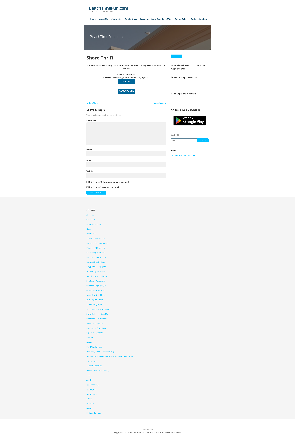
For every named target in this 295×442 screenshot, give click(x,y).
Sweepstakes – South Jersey (97, 370)
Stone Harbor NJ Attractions (97, 309)
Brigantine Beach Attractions (97, 243)
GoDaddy (177, 432)
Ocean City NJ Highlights (96, 295)
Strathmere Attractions (95, 281)
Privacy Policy (181, 19)
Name (89, 149)
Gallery (89, 342)
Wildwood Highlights (94, 323)
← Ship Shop (92, 103)
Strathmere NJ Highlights (96, 285)
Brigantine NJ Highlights (95, 248)
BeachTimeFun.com (108, 8)
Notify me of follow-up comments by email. (108, 182)
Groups (89, 408)
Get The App (91, 394)
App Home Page (93, 384)
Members (90, 403)
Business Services (199, 19)
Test (88, 375)
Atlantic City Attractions (95, 238)
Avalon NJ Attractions (94, 300)
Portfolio (89, 337)
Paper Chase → (159, 103)
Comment (91, 120)
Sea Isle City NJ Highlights (96, 276)
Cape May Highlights (94, 333)
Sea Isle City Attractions (95, 271)
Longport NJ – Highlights (96, 267)
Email (88, 160)
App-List (89, 380)
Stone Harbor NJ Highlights (97, 314)
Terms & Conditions (94, 366)
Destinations (131, 19)
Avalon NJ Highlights (94, 304)
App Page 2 (91, 389)
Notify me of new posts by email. (103, 187)
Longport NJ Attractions (95, 262)
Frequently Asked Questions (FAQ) (155, 19)
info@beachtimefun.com (183, 155)
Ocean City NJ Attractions (96, 290)
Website (90, 171)
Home (93, 19)
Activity (89, 399)
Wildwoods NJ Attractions (96, 318)
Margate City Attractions (96, 257)
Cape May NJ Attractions (96, 328)
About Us (103, 19)
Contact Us (116, 19)
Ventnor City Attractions (95, 252)
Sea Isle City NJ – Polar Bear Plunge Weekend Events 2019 (109, 356)
